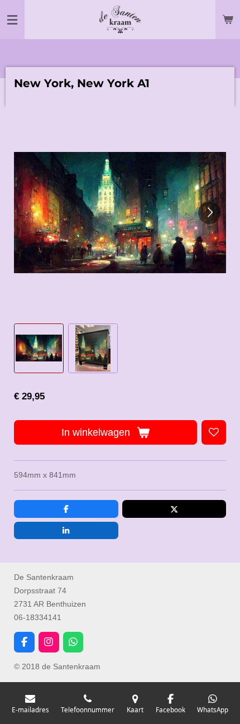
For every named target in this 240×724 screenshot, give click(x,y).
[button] (39, 348)
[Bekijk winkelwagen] (227, 19)
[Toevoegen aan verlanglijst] (213, 432)
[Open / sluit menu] (12, 19)
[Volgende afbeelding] (209, 213)
